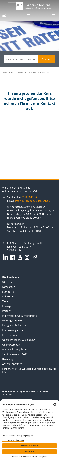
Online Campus (11, 344)
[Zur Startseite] (29, 6)
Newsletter (8, 286)
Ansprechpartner (12, 364)
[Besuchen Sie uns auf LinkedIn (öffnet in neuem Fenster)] (5, 257)
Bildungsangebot (12, 320)
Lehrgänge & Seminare (15, 325)
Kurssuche (21, 72)
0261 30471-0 (29, 197)
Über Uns (7, 282)
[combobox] (21, 59)
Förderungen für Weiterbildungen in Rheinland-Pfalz (29, 370)
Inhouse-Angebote (12, 330)
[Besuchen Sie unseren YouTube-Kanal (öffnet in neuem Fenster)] (20, 257)
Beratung (8, 359)
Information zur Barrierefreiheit (20, 315)
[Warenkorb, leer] (28, 16)
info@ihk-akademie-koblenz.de (32, 201)
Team (5, 301)
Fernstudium (9, 335)
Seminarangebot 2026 (14, 354)
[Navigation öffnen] (53, 15)
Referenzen (8, 296)
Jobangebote (9, 306)
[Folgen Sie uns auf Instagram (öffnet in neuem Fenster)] (27, 257)
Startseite (8, 72)
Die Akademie (10, 277)
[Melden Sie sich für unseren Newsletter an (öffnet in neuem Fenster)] (34, 257)
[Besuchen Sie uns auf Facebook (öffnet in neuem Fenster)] (13, 257)
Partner (6, 311)
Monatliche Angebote (14, 349)
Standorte (8, 291)
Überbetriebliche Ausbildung (18, 339)
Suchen (46, 59)
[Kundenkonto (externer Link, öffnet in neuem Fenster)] (4, 15)
